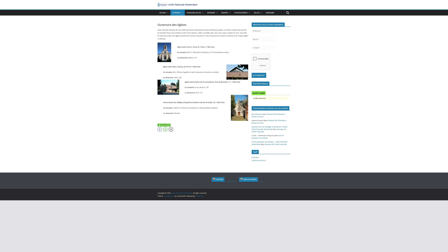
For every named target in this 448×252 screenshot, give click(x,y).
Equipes (224, 13)
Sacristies (255, 157)
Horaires (176, 13)
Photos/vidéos (241, 13)
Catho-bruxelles (250, 179)
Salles (257, 13)
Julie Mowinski (257, 114)
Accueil (162, 13)
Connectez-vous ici (259, 160)
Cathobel (219, 179)
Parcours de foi (194, 13)
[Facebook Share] (160, 129)
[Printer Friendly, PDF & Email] (164, 125)
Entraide (211, 13)
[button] (167, 12)
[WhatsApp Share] (165, 129)
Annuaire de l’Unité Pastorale (276, 144)
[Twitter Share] (171, 129)
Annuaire (270, 13)
